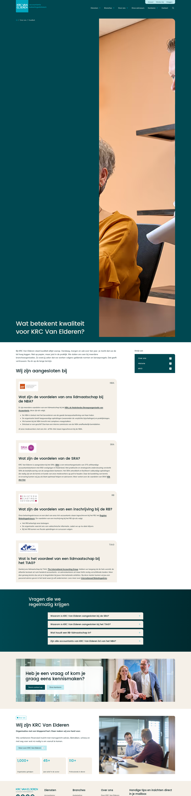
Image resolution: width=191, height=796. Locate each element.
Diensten (94, 8)
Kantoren (151, 8)
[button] (153, 8)
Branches (108, 8)
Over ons (121, 8)
